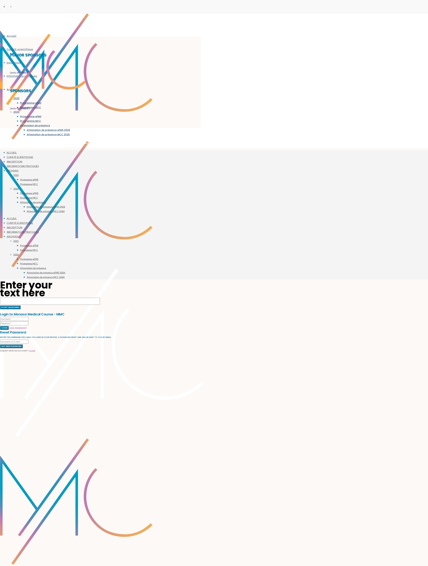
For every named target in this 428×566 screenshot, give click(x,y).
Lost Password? (18, 327)
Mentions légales (81, 143)
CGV (123, 143)
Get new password (11, 346)
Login (4, 327)
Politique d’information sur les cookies (143, 143)
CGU (92, 143)
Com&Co (68, 143)
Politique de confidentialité (107, 143)
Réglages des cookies (171, 143)
